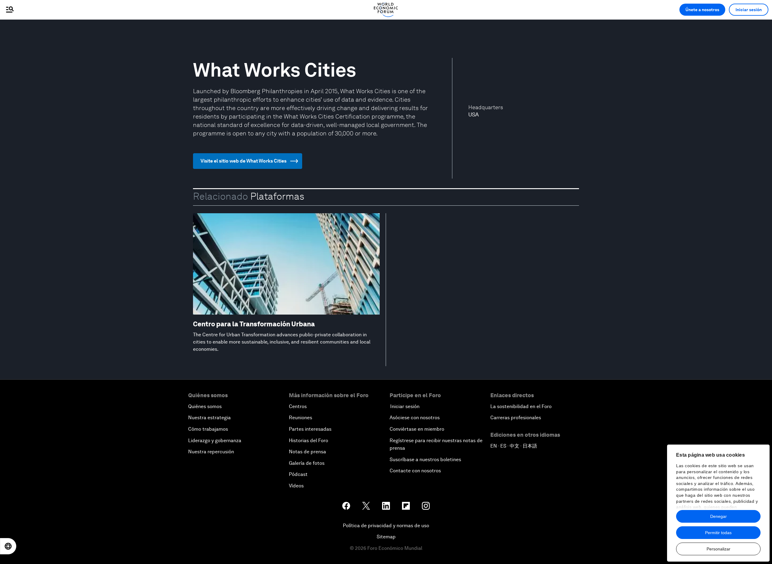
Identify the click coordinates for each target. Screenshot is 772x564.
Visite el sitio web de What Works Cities (243, 161)
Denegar (718, 516)
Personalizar (718, 549)
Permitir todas (718, 532)
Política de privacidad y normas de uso (386, 525)
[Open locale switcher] (8, 546)
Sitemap (386, 537)
